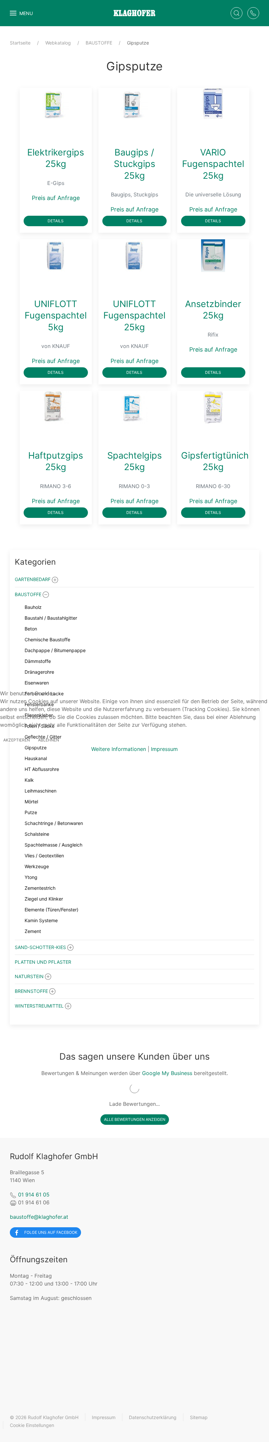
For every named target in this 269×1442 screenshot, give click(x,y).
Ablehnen (48, 740)
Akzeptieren (16, 740)
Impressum (164, 749)
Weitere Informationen (118, 749)
